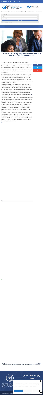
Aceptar (18, 390)
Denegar (27, 390)
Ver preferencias (37, 390)
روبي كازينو (15, 100)
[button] (40, 381)
